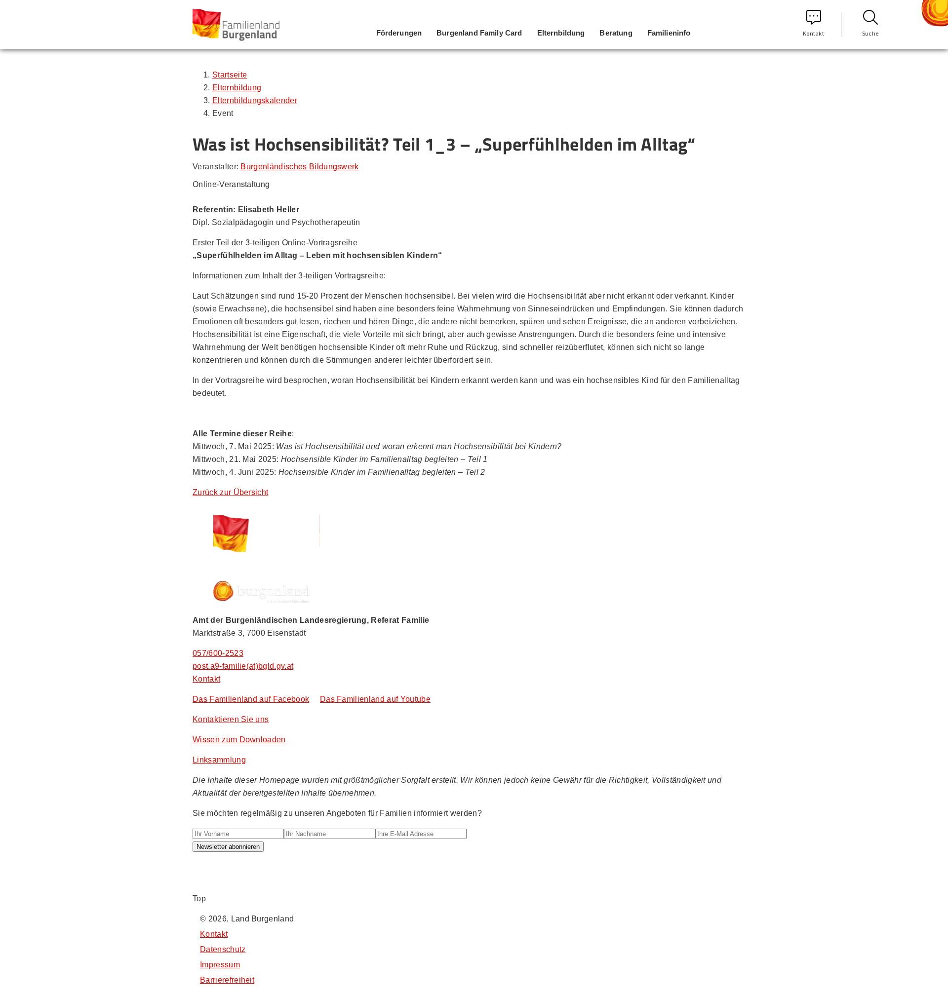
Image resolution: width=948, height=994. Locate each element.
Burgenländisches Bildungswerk (299, 166)
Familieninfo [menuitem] (669, 33)
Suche (870, 33)
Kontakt (813, 33)
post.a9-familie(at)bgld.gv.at (243, 666)
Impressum (220, 964)
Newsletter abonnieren (228, 846)
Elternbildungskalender (254, 100)
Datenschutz (223, 949)
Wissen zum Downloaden (239, 739)
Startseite (229, 75)
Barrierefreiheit (227, 980)
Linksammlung (219, 760)
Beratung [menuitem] (615, 33)
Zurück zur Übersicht (230, 492)
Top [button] (199, 898)
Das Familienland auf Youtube (375, 699)
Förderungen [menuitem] (399, 33)
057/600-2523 (218, 653)
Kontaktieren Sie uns (231, 719)
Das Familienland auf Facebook (251, 699)
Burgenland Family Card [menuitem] (479, 33)
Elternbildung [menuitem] (561, 33)
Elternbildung (236, 87)
